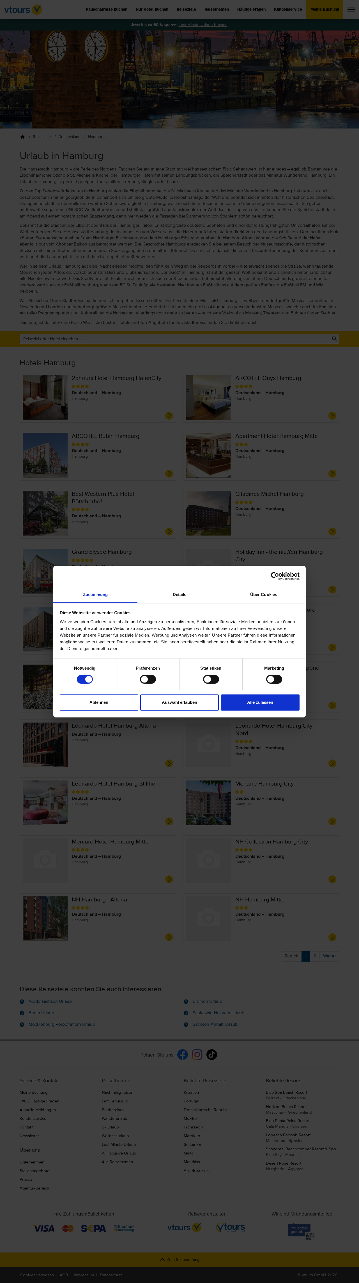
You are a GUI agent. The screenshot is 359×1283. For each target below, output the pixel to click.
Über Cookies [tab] (263, 594)
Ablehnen (98, 702)
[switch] (148, 679)
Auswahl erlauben (179, 702)
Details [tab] (180, 594)
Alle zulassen (260, 702)
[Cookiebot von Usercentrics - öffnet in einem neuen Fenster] (275, 576)
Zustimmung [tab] (95, 594)
